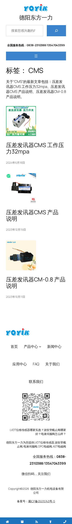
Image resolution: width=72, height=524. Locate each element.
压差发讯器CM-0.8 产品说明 (35, 282)
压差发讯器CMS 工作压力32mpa (35, 148)
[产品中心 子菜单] (40, 346)
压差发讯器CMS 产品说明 (32, 215)
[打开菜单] (36, 56)
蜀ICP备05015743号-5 (41, 501)
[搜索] (56, 30)
